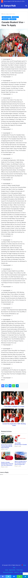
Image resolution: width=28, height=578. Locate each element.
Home (4, 14)
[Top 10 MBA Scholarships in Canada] (21, 438)
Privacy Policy (20, 570)
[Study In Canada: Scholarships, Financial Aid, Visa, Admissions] (7, 456)
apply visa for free (10, 14)
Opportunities (12, 570)
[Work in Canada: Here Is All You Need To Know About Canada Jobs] (21, 456)
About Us (16, 572)
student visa (12, 19)
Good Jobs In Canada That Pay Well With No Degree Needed (6, 446)
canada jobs (15, 17)
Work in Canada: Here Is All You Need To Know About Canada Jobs (21, 463)
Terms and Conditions (8, 572)
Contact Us (22, 572)
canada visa (5, 19)
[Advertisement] (12, 536)
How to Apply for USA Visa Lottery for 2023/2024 (15, 1)
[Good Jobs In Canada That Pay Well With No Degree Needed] (7, 439)
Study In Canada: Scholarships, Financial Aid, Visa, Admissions (7, 464)
